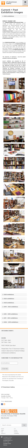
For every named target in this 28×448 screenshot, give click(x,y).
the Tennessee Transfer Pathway (7, 443)
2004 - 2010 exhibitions (10, 322)
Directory (16, 431)
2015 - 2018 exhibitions (10, 314)
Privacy (15, 430)
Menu (26, 3)
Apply (2, 430)
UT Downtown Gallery (11, 2)
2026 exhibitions (8, 16)
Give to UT (3, 433)
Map (2, 431)
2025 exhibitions (8, 294)
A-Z (15, 428)
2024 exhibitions (8, 298)
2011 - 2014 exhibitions (10, 318)
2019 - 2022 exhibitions (10, 306)
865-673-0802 (8, 401)
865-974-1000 (5, 418)
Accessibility (16, 433)
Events (2, 428)
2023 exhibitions (8, 302)
